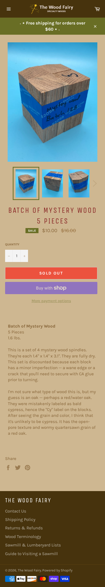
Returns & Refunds (24, 527)
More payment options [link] (51, 300)
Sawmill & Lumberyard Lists (33, 544)
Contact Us (15, 511)
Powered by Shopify (57, 570)
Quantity (12, 244)
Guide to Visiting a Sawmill (31, 553)
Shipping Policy (20, 519)
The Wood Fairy (29, 570)
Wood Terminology (23, 536)
